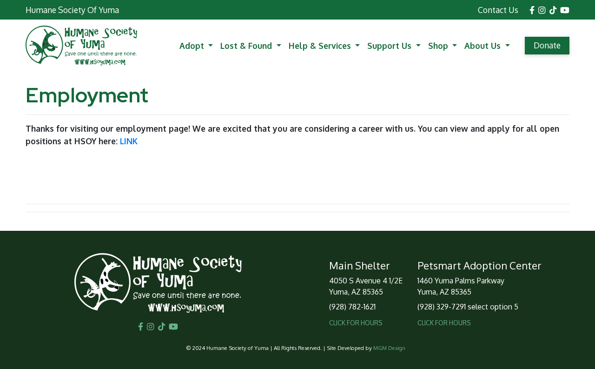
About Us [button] (483, 45)
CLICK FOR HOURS (356, 323)
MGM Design (389, 347)
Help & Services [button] (321, 45)
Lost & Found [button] (247, 45)
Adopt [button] (192, 45)
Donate (547, 45)
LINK (129, 141)
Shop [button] (439, 45)
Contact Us (498, 10)
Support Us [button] (390, 45)
